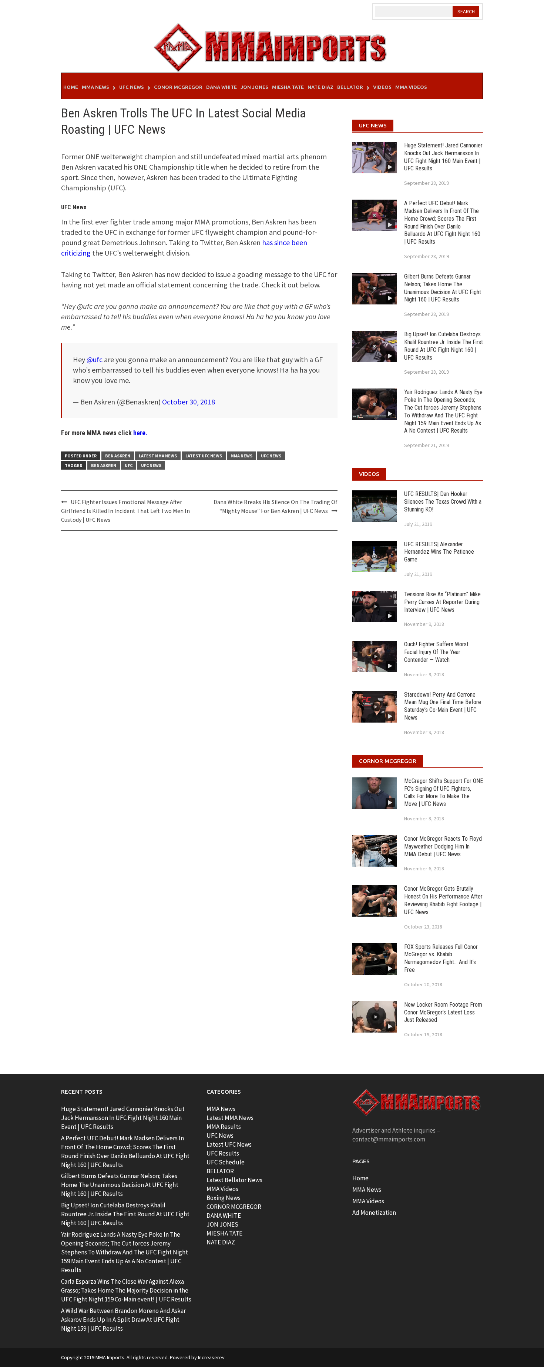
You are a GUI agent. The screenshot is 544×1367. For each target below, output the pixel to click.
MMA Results (223, 1127)
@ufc (95, 359)
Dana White (221, 87)
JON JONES (222, 1224)
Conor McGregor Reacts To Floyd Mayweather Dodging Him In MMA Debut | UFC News (443, 846)
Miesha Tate (288, 87)
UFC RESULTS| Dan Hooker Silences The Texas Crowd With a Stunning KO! (442, 501)
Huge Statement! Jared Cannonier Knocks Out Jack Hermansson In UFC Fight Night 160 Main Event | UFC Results (443, 157)
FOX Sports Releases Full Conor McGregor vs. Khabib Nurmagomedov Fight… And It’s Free (441, 958)
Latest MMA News (158, 456)
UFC (128, 465)
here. (140, 433)
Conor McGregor (178, 87)
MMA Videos (411, 87)
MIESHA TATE (224, 1233)
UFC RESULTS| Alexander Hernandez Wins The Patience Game (439, 552)
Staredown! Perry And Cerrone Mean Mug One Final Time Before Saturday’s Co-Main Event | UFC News (442, 706)
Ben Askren (117, 456)
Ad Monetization (374, 1212)
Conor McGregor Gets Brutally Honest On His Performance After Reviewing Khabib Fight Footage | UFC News (443, 900)
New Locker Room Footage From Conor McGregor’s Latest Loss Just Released (443, 1012)
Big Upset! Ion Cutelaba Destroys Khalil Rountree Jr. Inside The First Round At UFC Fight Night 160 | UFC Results (443, 346)
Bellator (350, 87)
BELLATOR (220, 1171)
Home (70, 87)
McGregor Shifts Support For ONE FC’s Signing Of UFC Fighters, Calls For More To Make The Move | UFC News (443, 792)
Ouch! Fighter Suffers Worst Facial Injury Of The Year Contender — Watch (436, 652)
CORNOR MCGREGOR (233, 1207)
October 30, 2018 (188, 401)
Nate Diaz (320, 87)
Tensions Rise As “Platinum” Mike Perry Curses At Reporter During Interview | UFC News (442, 602)
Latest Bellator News (234, 1180)
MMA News (95, 87)
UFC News (131, 87)
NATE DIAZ (220, 1242)
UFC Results (222, 1153)
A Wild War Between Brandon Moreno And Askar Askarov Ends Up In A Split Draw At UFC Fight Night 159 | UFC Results (123, 1320)
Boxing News (223, 1198)
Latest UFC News (203, 456)
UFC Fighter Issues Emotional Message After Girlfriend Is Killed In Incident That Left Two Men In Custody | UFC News (125, 510)
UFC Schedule (225, 1162)
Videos (382, 87)
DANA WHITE (223, 1215)
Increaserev (211, 1357)
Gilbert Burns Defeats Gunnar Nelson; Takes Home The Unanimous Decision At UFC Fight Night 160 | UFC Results (442, 288)
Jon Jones (254, 87)
